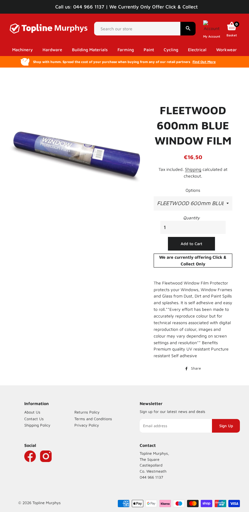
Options (193, 190)
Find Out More (204, 62)
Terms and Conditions (93, 419)
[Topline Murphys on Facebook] (30, 465)
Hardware (52, 49)
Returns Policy (87, 412)
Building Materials (90, 49)
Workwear (226, 49)
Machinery (22, 49)
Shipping (193, 169)
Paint (149, 49)
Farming (126, 49)
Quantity (191, 217)
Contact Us (34, 419)
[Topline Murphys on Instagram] (46, 465)
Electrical (197, 49)
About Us (32, 412)
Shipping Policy (37, 425)
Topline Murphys (46, 502)
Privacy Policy (86, 425)
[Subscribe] (226, 426)
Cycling (171, 49)
